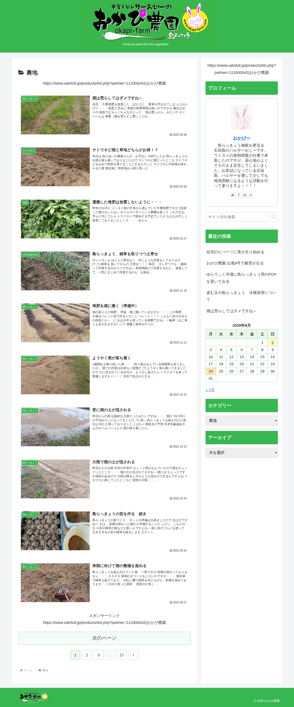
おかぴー (241, 138)
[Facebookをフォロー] (238, 195)
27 (122, 655)
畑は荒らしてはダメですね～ (231, 311)
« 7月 (210, 390)
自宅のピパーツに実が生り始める (235, 252)
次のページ (104, 638)
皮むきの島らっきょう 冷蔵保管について (241, 296)
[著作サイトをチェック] (232, 195)
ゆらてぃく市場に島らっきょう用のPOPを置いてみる (241, 277)
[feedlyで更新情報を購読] (244, 195)
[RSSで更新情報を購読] (250, 195)
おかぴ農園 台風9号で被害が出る (235, 263)
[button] (273, 216)
